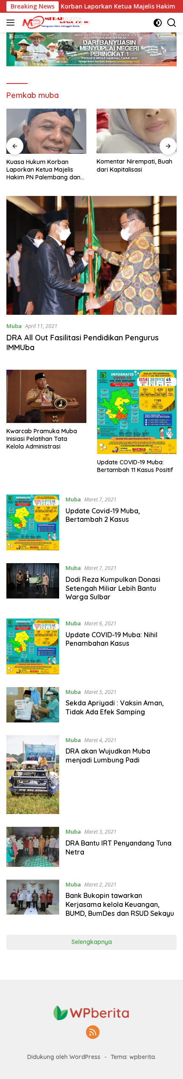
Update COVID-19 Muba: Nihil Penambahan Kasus (111, 639)
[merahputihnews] (55, 22)
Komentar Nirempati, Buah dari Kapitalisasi (134, 165)
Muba (14, 326)
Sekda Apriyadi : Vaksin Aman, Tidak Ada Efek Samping (115, 707)
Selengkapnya (91, 942)
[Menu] (12, 22)
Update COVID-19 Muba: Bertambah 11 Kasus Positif (135, 466)
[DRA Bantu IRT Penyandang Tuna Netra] (32, 846)
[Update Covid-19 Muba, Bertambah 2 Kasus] (32, 522)
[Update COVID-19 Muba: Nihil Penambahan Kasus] (32, 646)
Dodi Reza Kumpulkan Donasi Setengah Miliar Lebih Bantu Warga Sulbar (113, 588)
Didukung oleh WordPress (63, 1057)
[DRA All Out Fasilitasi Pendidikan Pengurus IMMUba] (91, 255)
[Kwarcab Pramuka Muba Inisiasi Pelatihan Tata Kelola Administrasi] (46, 396)
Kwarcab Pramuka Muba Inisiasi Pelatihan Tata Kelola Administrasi (41, 438)
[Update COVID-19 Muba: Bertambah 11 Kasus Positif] (137, 412)
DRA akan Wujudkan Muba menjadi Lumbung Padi (108, 755)
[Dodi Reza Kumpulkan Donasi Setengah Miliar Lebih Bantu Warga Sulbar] (32, 584)
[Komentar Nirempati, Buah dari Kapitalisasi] (137, 131)
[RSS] (93, 1032)
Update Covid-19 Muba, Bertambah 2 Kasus (103, 515)
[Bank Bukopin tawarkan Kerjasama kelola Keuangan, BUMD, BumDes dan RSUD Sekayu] (32, 901)
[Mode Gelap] (158, 23)
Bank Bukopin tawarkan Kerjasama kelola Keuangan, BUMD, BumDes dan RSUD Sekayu (120, 904)
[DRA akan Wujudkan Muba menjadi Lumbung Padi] (32, 774)
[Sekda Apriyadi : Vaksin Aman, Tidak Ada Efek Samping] (32, 704)
